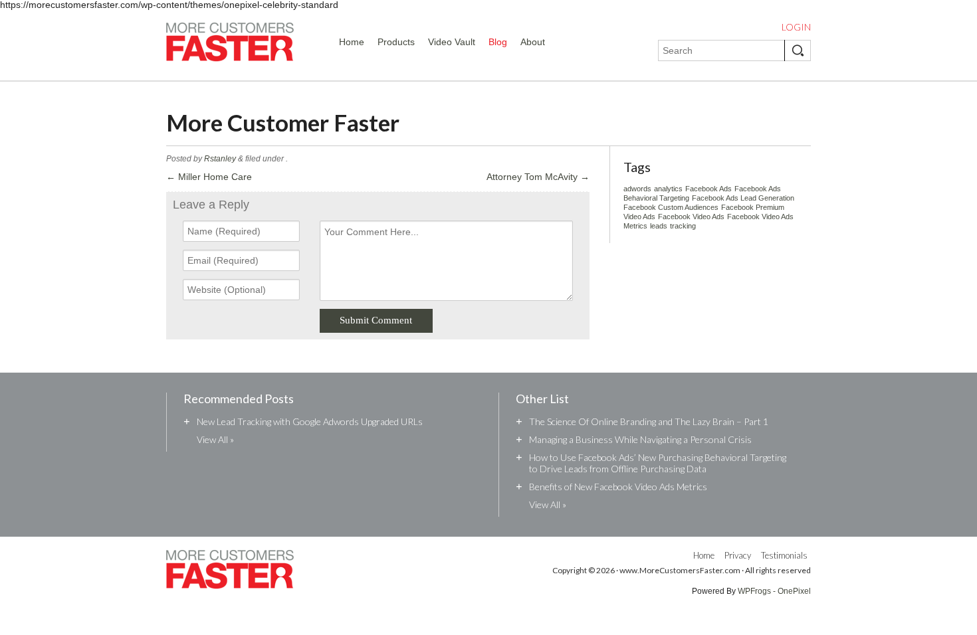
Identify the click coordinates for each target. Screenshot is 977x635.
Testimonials (784, 555)
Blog (498, 42)
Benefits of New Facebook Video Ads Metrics (618, 486)
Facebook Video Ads (691, 217)
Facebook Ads (708, 189)
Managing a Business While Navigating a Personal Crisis (640, 439)
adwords (637, 189)
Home (351, 42)
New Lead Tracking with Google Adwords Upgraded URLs (310, 421)
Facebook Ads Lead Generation (743, 198)
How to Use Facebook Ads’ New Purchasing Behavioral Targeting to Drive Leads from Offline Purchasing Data (657, 463)
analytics (668, 189)
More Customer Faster (282, 123)
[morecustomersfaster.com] (230, 45)
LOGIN (796, 27)
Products (396, 42)
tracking (683, 226)
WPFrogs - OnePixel (774, 591)
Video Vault (451, 42)
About (532, 42)
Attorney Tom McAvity (538, 176)
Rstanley (220, 158)
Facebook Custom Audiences (670, 207)
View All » (215, 439)
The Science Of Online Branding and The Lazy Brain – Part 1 (648, 421)
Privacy (737, 555)
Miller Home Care (209, 176)
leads (658, 226)
